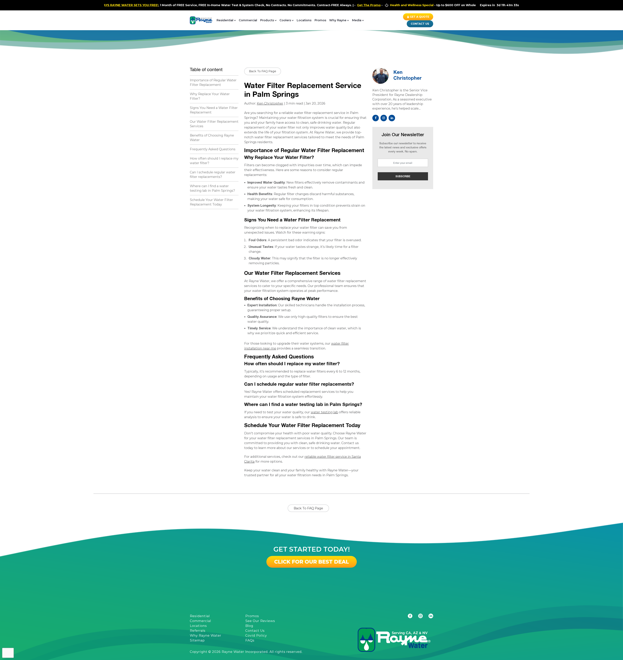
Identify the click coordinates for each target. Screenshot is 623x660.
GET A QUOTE (419, 16)
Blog (249, 626)
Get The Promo (318, 5)
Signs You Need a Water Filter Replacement (214, 110)
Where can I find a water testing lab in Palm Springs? (212, 188)
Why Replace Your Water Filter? (210, 96)
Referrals (197, 631)
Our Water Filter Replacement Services (214, 124)
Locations (304, 20)
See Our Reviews (260, 621)
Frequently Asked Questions (212, 149)
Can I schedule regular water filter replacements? (212, 174)
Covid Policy (256, 635)
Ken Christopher (270, 103)
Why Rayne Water (205, 635)
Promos (320, 20)
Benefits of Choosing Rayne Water (212, 137)
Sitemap (197, 640)
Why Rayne (337, 20)
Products (267, 20)
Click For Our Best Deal (311, 562)
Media (356, 20)
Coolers (285, 20)
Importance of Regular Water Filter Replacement (213, 82)
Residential (224, 20)
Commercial (248, 20)
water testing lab (324, 412)
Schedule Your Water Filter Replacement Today (211, 202)
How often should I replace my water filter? (214, 160)
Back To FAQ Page (262, 71)
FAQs (249, 640)
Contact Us (420, 23)
